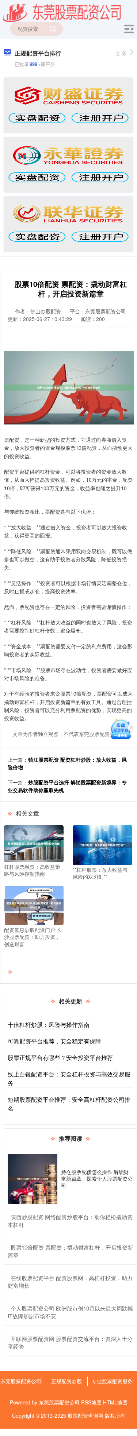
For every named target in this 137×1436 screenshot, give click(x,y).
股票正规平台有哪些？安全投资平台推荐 (60, 1057)
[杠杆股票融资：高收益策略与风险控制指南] (34, 842)
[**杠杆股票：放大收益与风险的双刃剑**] (102, 844)
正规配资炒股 (66, 1381)
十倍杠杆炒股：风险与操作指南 (49, 1024)
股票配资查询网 (85, 1415)
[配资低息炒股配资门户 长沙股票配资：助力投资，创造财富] (34, 904)
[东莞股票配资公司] (62, 12)
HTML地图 (115, 1402)
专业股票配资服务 (112, 1381)
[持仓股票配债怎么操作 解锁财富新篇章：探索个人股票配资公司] (32, 1179)
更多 (121, 53)
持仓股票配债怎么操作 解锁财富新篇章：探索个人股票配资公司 (97, 1178)
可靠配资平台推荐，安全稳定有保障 (54, 1041)
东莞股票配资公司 (20, 1381)
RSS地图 (91, 1402)
